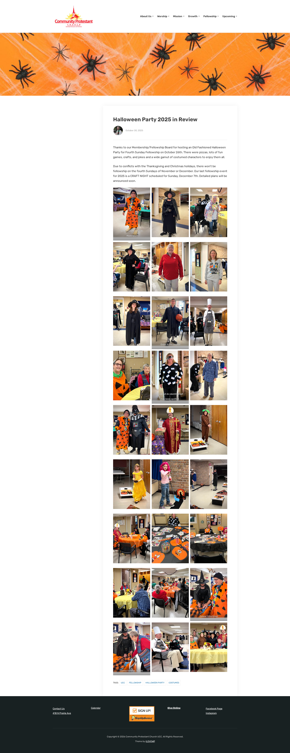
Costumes (174, 683)
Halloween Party (155, 683)
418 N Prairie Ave (62, 713)
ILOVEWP (150, 741)
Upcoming (228, 16)
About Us (145, 16)
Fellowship (209, 16)
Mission (177, 16)
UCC (123, 683)
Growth (193, 16)
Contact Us (59, 708)
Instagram (211, 713)
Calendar (96, 708)
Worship (162, 16)
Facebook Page (214, 708)
